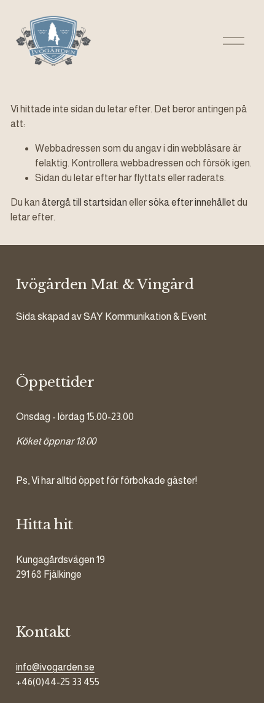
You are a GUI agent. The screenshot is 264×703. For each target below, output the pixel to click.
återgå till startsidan (84, 202)
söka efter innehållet (192, 202)
